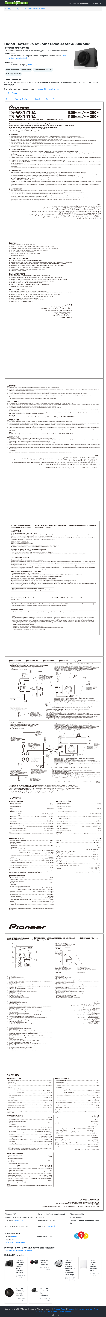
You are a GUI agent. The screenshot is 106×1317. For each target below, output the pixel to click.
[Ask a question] (81, 1235)
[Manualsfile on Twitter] (53, 1315)
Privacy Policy (60, 1309)
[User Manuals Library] (16, 3)
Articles (97, 1309)
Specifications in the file (15, 1242)
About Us (80, 1309)
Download (32, 65)
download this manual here (46, 89)
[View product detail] (9, 1263)
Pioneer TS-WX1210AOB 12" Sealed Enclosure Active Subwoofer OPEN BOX (20, 1266)
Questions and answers (43, 70)
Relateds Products (13, 74)
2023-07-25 (18, 1221)
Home (69, 3)
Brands (89, 1309)
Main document (12, 70)
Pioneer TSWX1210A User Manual (33, 9)
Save (47, 99)
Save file (50, 1226)
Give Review (12, 93)
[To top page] (53, 99)
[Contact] (58, 1315)
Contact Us (40, 1312)
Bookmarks (84, 3)
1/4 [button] (7, 99)
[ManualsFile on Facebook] (48, 1315)
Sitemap (71, 1309)
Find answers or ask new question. (18, 1251)
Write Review (96, 3)
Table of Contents (22, 99)
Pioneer (15, 9)
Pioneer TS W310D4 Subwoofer (44, 1262)
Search (76, 3)
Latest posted (65, 1312)
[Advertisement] (53, 27)
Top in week (52, 1312)
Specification (26, 70)
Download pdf (21, 58)
